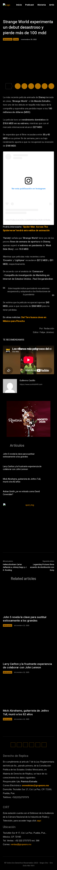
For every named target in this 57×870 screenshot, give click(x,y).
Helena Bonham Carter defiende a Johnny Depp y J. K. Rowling (15, 567)
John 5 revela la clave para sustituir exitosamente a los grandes (19, 455)
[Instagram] (19, 744)
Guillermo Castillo (27, 380)
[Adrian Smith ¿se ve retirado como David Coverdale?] (49, 493)
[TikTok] (25, 744)
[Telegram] (31, 86)
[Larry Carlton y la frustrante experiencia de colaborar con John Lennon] (49, 468)
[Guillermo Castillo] (10, 386)
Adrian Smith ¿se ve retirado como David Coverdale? (21, 493)
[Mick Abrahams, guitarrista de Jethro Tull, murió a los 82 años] (49, 481)
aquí (39, 820)
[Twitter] (24, 86)
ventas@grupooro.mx (21, 844)
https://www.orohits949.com (31, 384)
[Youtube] (44, 744)
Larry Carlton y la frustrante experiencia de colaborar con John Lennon (22, 468)
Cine (16, 39)
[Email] (45, 86)
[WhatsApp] (38, 86)
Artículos (8, 39)
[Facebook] (18, 86)
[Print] (51, 86)
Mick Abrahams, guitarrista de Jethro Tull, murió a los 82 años (22, 480)
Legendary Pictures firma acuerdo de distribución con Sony (42, 567)
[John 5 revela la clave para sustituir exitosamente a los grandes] (49, 456)
